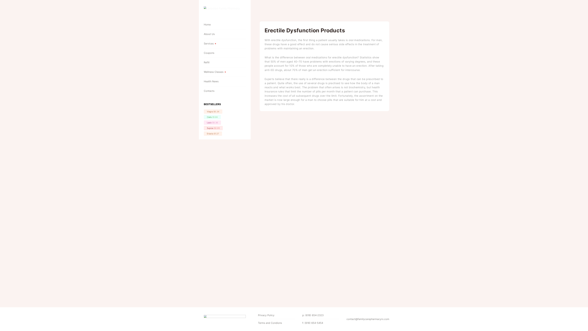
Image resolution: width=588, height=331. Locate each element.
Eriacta (213, 133)
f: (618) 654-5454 (312, 322)
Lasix (212, 122)
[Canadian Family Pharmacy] (225, 10)
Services (209, 43)
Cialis (212, 117)
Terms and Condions (270, 322)
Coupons (209, 52)
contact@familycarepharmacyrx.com (368, 319)
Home (207, 24)
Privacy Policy (266, 315)
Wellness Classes (213, 71)
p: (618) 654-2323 (313, 315)
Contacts (209, 90)
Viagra (213, 111)
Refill (206, 62)
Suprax (213, 128)
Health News (211, 81)
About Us (209, 34)
